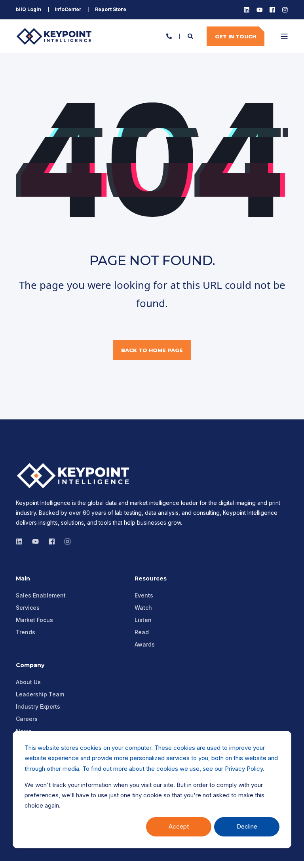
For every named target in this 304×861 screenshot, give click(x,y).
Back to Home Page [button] (152, 350)
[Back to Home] (55, 36)
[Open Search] (191, 35)
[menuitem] (28, 9)
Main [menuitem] (23, 579)
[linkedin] (21, 541)
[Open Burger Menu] (284, 36)
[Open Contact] (169, 35)
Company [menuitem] (30, 665)
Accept (179, 826)
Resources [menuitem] (151, 579)
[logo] (75, 475)
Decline (247, 826)
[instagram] (35, 541)
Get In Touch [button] (235, 36)
